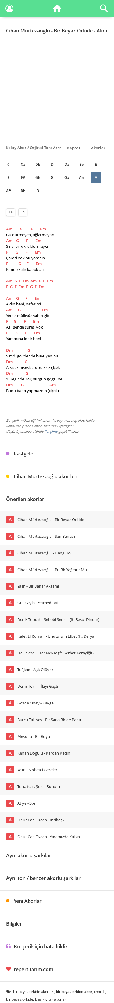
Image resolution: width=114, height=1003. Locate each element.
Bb (23, 190)
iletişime (50, 431)
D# (67, 164)
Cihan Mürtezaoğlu (28, 30)
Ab (81, 177)
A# (8, 190)
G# (67, 177)
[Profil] (9, 9)
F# (23, 177)
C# (23, 164)
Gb (37, 177)
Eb (81, 164)
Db (37, 164)
